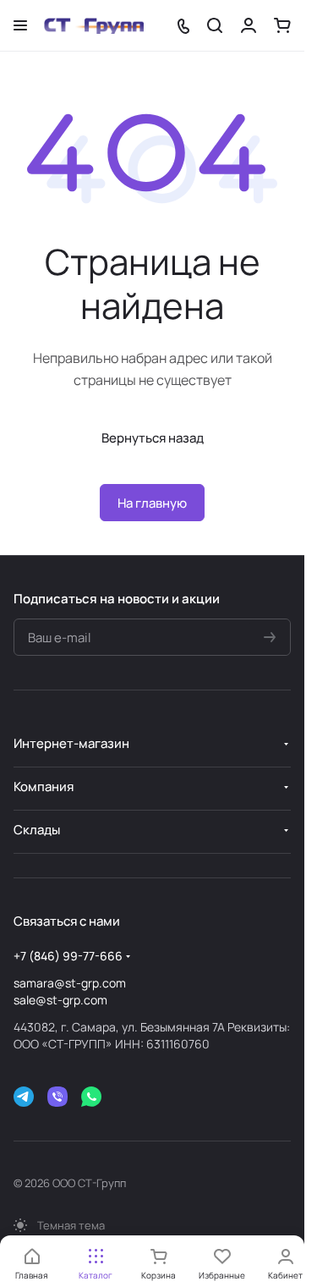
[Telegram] (24, 1096)
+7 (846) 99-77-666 (68, 956)
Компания (44, 786)
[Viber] (57, 1096)
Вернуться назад (152, 438)
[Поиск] (214, 25)
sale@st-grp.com (60, 1000)
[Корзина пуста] (282, 25)
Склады (37, 830)
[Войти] (248, 25)
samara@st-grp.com (70, 983)
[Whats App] (91, 1096)
